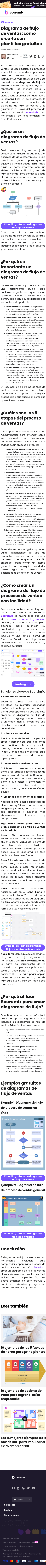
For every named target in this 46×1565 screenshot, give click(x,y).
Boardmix (39, 1267)
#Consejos (7, 22)
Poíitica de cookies (9, 1546)
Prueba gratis (23, 684)
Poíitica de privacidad (26, 1542)
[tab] (22, 1499)
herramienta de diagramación (27, 619)
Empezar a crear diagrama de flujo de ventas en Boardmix (23, 947)
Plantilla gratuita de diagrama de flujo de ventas (23, 226)
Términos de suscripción (11, 1550)
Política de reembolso (25, 1546)
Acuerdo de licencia (9, 1542)
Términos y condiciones (11, 1538)
